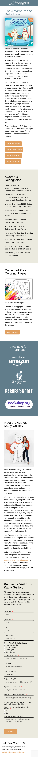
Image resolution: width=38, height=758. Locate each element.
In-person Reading (12, 645)
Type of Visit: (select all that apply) (15, 643)
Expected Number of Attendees (15, 695)
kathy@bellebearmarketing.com (13, 752)
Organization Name (11, 655)
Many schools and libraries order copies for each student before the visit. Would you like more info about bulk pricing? (19, 706)
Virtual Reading (11, 647)
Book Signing (10, 652)
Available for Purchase (19, 348)
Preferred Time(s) (10, 679)
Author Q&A (10, 650)
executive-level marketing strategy (17, 560)
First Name (8, 612)
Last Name (8, 619)
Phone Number (9, 635)
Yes (7, 711)
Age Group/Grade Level (12, 687)
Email (6, 627)
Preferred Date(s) (10, 671)
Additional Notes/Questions (13, 716)
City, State (7, 663)
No (7, 713)
